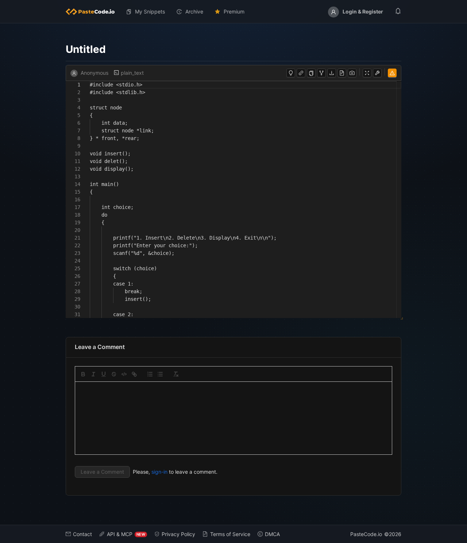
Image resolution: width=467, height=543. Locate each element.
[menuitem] (93, 11)
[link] (134, 374)
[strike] (114, 374)
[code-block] (124, 374)
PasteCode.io (366, 534)
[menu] (233, 11)
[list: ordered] (150, 374)
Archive (194, 11)
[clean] (176, 374)
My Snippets (150, 11)
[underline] (104, 374)
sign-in (159, 472)
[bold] (83, 374)
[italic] (93, 374)
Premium (234, 11)
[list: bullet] (160, 374)
